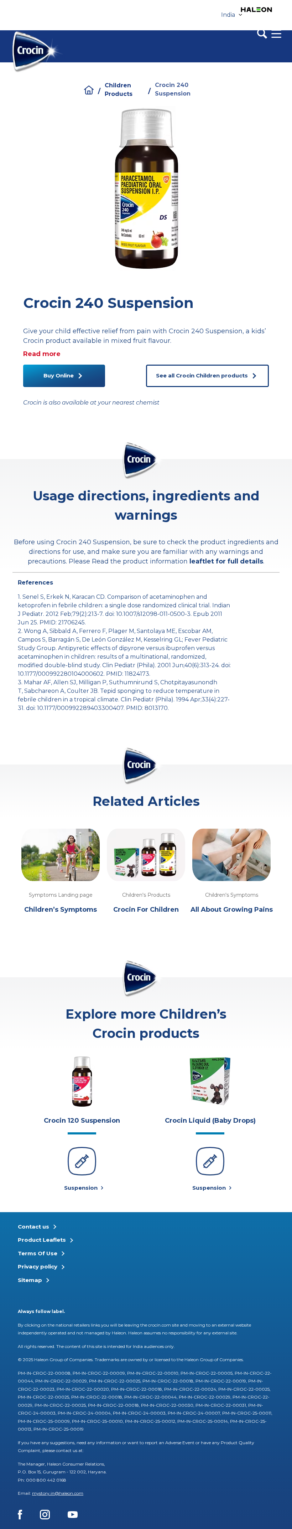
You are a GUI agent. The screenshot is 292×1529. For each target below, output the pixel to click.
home (89, 90)
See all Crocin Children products (202, 375)
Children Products (118, 89)
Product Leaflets (42, 1239)
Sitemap (30, 1280)
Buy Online (58, 375)
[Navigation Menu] (276, 33)
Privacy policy (37, 1266)
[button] (283, 599)
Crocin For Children (146, 909)
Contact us (33, 1226)
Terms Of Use (37, 1253)
